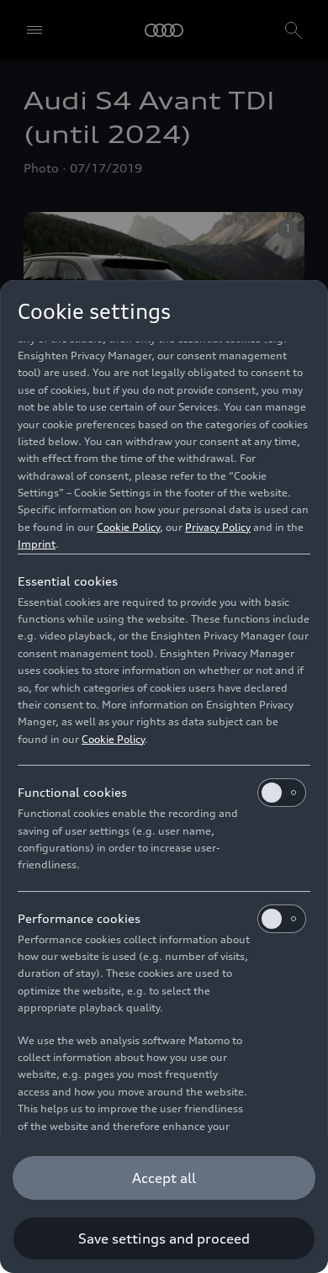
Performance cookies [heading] (79, 918)
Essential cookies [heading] (68, 581)
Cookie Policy (128, 527)
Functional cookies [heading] (72, 792)
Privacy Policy (218, 527)
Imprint (37, 544)
